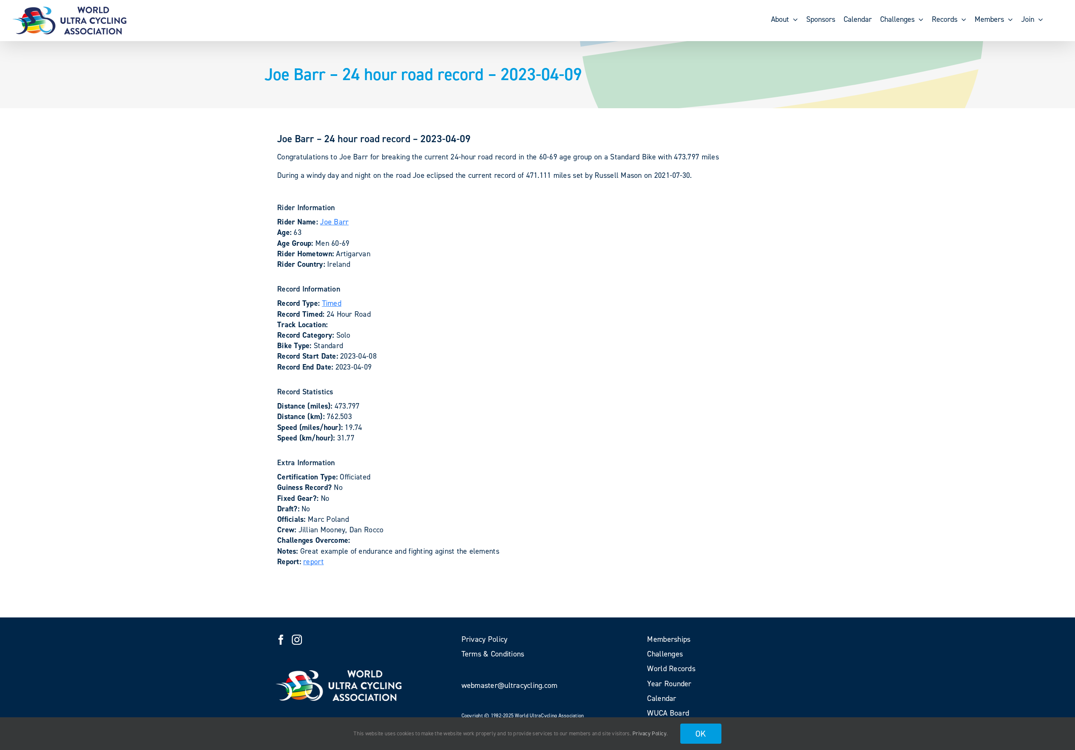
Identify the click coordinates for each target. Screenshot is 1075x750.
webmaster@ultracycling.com (509, 685)
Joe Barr (334, 222)
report (313, 562)
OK (700, 733)
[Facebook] (280, 639)
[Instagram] (296, 639)
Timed (331, 303)
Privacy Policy (649, 733)
